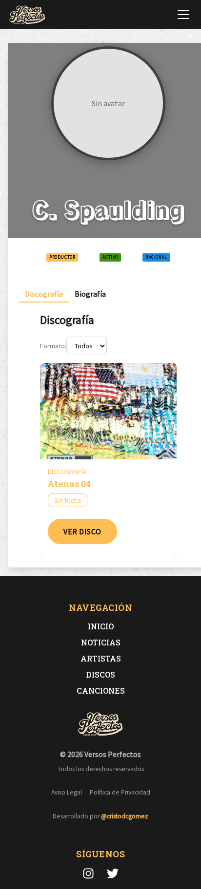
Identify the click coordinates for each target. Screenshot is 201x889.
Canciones (101, 690)
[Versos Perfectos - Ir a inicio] (27, 14)
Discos (100, 674)
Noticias (101, 642)
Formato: (53, 345)
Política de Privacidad (120, 792)
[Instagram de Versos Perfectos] (88, 873)
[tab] (44, 294)
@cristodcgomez (124, 816)
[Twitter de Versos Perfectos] (112, 873)
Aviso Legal (66, 792)
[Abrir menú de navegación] (183, 14)
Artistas (100, 658)
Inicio (101, 626)
